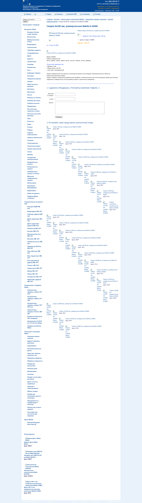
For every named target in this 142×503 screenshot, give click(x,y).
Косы (29, 70)
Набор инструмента (33, 193)
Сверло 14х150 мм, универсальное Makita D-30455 (80, 318)
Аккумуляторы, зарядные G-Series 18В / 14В (34, 311)
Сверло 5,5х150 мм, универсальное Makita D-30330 (99, 164)
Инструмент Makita (30, 29)
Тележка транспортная (34, 149)
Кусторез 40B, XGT (33, 231)
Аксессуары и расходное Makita (72, 19)
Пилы (29, 118)
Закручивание (31, 346)
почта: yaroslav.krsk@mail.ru (108, 4)
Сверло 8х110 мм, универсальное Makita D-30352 (86, 238)
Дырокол (30, 59)
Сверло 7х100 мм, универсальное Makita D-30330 (73, 223)
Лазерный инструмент (34, 78)
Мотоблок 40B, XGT (33, 239)
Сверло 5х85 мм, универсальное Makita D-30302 (79, 142)
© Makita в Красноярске (30, 501)
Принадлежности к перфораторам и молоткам (33, 402)
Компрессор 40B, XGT (34, 228)
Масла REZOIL (28, 419)
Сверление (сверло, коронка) (95, 19)
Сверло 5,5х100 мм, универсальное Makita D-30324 (93, 157)
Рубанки (30, 130)
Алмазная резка (32, 368)
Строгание (30, 374)
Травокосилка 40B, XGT (34, 268)
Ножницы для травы (33, 100)
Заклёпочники (31, 61)
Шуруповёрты (31, 190)
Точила (29, 151)
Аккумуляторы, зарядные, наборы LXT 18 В (34, 298)
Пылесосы (30, 121)
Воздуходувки (31, 44)
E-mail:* (52, 99)
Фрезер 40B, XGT (32, 271)
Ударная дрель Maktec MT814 (31, 443)
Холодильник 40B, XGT (34, 276)
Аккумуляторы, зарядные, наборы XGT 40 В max (34, 305)
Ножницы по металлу (34, 97)
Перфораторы (31, 106)
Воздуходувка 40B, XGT (34, 211)
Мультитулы (31, 92)
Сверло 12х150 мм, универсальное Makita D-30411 (110, 281)
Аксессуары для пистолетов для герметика (32, 414)
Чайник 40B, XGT (32, 274)
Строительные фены (33, 146)
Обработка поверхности (34, 361)
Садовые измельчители (34, 137)
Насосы (29, 95)
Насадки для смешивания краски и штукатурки (34, 396)
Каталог (57, 19)
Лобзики (30, 81)
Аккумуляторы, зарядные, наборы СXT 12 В (34, 292)
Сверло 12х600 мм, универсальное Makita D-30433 (68, 303)
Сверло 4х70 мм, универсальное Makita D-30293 (73, 134)
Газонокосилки (32, 47)
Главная (50, 19)
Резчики (29, 127)
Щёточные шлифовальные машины (32, 178)
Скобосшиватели (32, 143)
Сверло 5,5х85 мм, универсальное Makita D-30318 (86, 149)
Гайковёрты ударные (34, 50)
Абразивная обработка (34, 358)
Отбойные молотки (33, 103)
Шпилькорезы (31, 183)
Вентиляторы (31, 37)
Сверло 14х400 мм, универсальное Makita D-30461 (87, 326)
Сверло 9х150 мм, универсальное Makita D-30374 (92, 245)
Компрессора (31, 67)
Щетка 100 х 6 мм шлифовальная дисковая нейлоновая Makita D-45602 (32, 489)
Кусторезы (30, 76)
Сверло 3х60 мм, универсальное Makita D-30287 (67, 127)
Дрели (29, 56)
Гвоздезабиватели (33, 53)
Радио (29, 124)
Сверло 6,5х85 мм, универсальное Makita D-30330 (110, 192)
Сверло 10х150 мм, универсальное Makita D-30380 (99, 253)
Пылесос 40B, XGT (33, 265)
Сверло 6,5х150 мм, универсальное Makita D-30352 (68, 215)
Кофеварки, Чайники (33, 73)
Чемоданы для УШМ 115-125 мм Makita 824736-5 (32, 456)
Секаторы (30, 140)
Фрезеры (30, 154)
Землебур (30, 64)
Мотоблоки (30, 89)
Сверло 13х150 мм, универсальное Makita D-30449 (74, 311)
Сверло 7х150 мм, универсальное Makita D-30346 (80, 230)
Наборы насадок (32, 391)
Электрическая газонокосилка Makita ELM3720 (30, 472)
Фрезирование (31, 371)
